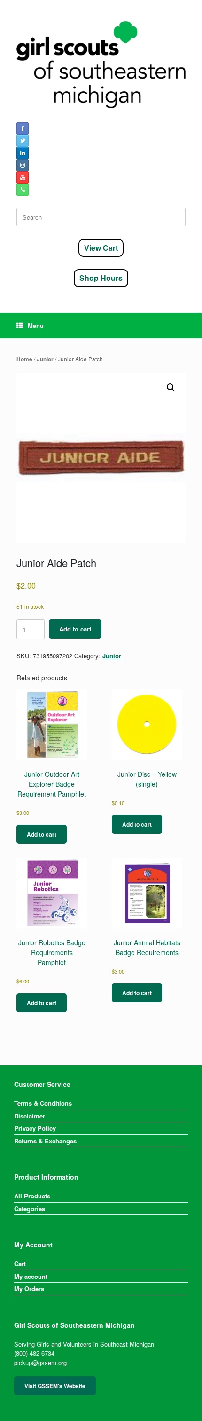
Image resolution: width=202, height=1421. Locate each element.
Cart (20, 1263)
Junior (45, 359)
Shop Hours (101, 277)
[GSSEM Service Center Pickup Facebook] (22, 128)
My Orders (29, 1288)
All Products (32, 1195)
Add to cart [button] (41, 834)
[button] (171, 387)
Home (24, 359)
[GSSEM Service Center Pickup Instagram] (22, 165)
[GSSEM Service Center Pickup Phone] (22, 190)
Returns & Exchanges (45, 1140)
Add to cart (75, 628)
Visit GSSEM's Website (54, 1385)
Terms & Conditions (43, 1103)
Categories (29, 1208)
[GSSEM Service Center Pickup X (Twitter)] (22, 141)
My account (30, 1276)
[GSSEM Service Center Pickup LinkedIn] (22, 153)
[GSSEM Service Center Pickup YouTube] (22, 177)
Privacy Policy (35, 1128)
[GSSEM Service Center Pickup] (101, 64)
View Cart (101, 247)
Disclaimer (29, 1115)
